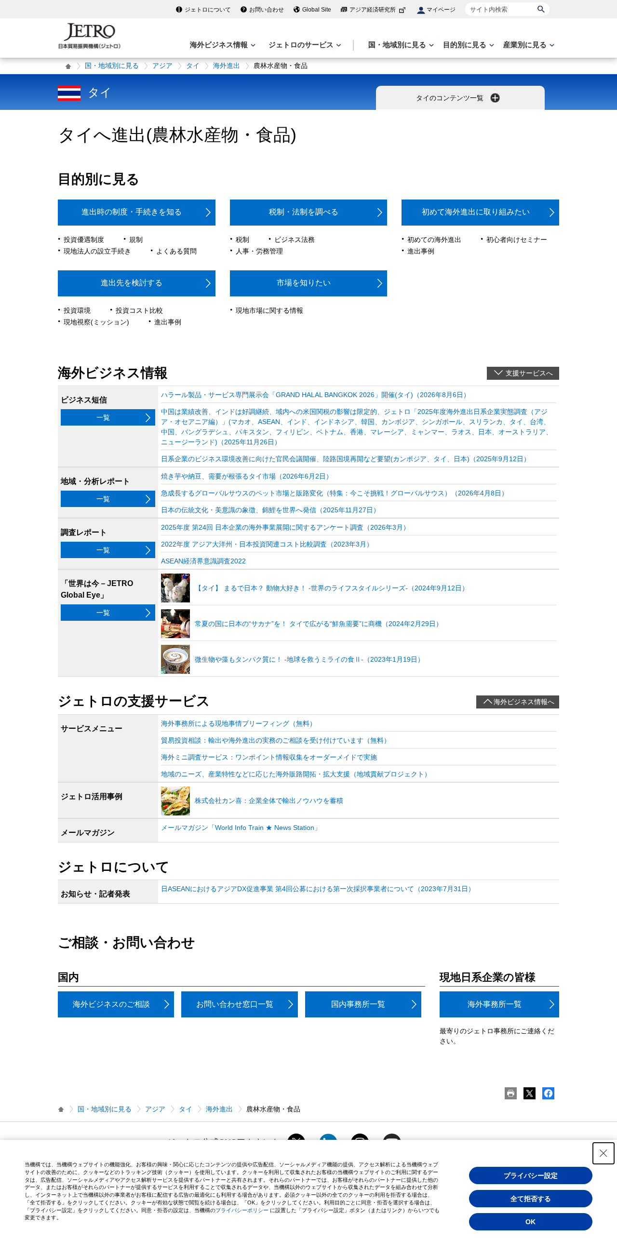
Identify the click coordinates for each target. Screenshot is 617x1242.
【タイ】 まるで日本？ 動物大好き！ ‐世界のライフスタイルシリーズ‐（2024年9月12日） (332, 588)
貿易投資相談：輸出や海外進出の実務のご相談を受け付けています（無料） (275, 740)
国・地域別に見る (112, 65)
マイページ (441, 9)
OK (530, 1222)
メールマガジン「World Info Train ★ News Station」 (241, 827)
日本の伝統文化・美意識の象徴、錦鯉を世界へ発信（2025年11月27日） (270, 510)
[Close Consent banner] (603, 1153)
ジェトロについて (208, 9)
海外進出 (226, 65)
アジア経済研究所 (372, 9)
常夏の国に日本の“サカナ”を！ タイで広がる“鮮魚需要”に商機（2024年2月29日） (319, 624)
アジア (162, 65)
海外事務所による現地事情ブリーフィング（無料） (238, 723)
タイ (193, 65)
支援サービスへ (529, 373)
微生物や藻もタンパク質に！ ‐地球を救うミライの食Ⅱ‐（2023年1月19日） (309, 659)
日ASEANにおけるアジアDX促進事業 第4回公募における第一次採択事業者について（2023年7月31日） (318, 889)
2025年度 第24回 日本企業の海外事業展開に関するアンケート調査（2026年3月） (285, 527)
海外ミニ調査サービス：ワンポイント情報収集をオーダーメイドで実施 (269, 757)
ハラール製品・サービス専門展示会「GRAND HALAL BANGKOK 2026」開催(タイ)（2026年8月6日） (315, 395)
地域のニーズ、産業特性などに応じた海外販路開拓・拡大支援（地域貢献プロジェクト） (296, 774)
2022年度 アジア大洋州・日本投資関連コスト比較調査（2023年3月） (267, 544)
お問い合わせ (266, 9)
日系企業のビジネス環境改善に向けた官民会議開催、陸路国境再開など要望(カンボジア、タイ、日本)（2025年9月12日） (345, 459)
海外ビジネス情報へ (524, 702)
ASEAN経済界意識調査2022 (203, 561)
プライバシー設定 (531, 1175)
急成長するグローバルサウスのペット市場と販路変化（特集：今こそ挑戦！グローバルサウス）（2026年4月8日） (334, 493)
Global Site (316, 9)
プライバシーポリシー (241, 1210)
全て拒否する (530, 1198)
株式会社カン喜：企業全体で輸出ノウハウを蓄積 (269, 800)
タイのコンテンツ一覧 (450, 98)
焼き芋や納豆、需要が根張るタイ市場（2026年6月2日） (247, 476)
